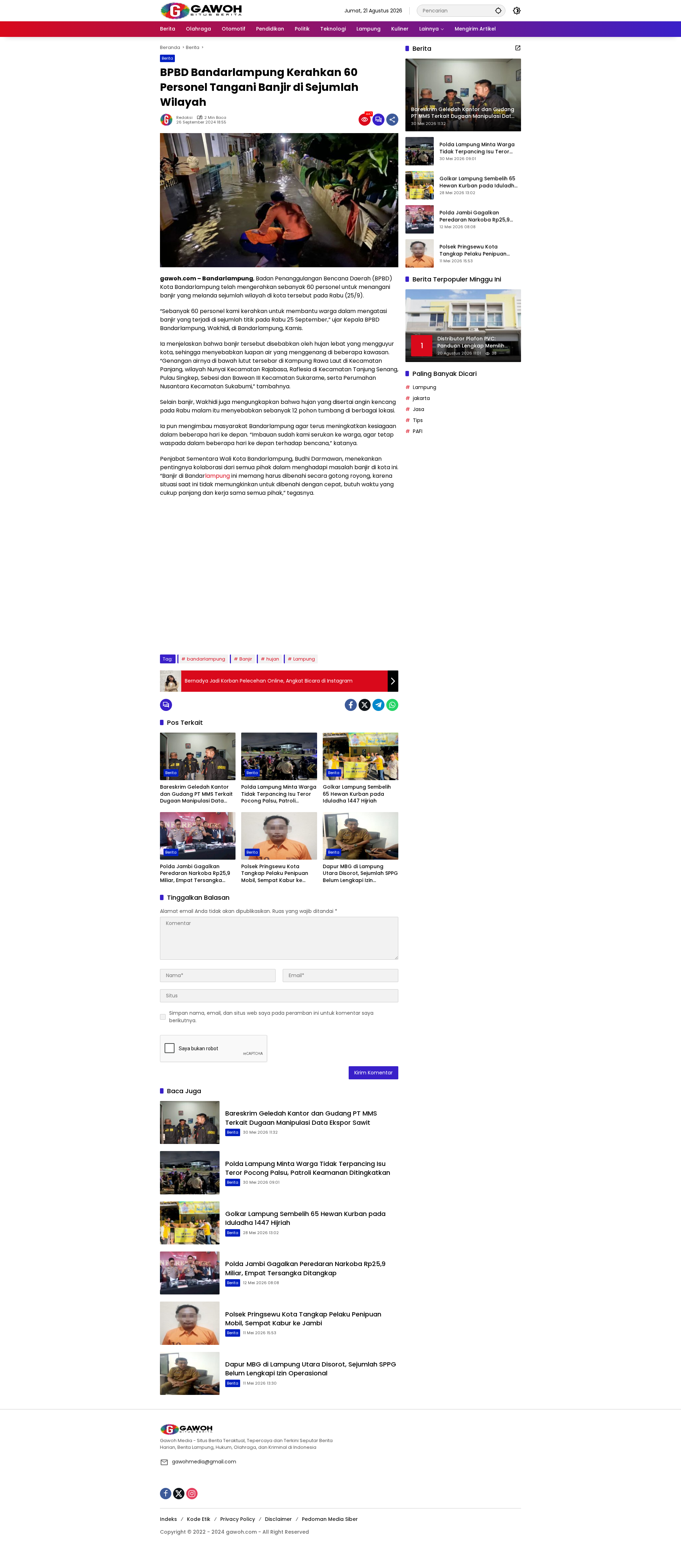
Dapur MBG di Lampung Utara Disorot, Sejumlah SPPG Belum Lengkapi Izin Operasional (360, 873)
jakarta (421, 398)
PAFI (417, 431)
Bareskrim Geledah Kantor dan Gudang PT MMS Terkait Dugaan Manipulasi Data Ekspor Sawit (196, 794)
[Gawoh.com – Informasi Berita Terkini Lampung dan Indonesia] (201, 10)
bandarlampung (206, 659)
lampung (217, 476)
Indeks (168, 1519)
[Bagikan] (392, 120)
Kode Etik (198, 1519)
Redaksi (184, 118)
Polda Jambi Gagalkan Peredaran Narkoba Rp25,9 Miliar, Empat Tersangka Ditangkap (195, 873)
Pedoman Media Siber (330, 1519)
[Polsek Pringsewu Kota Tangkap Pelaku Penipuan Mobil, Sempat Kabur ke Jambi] (279, 836)
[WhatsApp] (392, 705)
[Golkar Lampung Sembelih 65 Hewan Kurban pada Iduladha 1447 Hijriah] (360, 756)
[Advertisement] (279, 575)
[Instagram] (192, 1493)
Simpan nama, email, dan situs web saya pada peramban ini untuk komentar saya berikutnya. (271, 1016)
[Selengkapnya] (518, 48)
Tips (418, 420)
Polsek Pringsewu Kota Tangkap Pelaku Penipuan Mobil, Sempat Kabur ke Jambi (274, 873)
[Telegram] (378, 705)
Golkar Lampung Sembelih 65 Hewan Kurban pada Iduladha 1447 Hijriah (357, 794)
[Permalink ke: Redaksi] (168, 119)
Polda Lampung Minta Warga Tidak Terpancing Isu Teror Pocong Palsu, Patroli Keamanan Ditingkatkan (278, 794)
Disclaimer (278, 1519)
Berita (167, 58)
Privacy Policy (237, 1519)
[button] (498, 10)
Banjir (245, 659)
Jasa (418, 409)
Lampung (304, 659)
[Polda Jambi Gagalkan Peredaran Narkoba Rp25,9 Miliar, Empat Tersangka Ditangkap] (198, 836)
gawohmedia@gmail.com (204, 1461)
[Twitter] (365, 705)
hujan (272, 659)
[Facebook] (351, 705)
